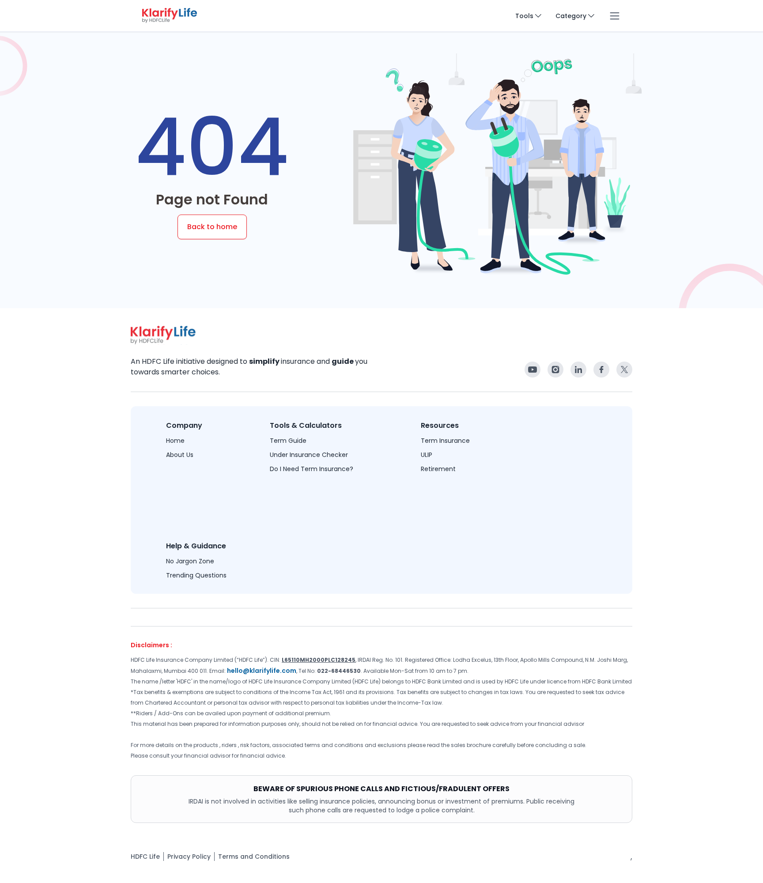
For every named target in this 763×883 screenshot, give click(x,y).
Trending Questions (196, 575)
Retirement (438, 468)
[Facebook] (532, 369)
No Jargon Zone (190, 561)
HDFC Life (145, 856)
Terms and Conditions (254, 856)
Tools (524, 15)
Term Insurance (445, 440)
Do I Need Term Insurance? (311, 468)
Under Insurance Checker (309, 454)
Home (175, 440)
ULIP (426, 454)
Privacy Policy (189, 856)
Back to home (212, 227)
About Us (179, 454)
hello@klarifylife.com (261, 670)
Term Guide (288, 440)
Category (570, 15)
